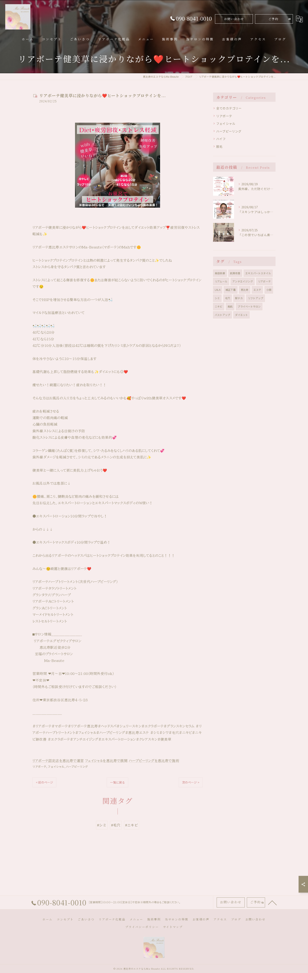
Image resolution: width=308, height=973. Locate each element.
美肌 (230, 306)
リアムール (221, 281)
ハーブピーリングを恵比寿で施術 (154, 760)
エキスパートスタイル (258, 273)
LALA (217, 289)
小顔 (268, 289)
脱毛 (219, 146)
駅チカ (239, 298)
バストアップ (222, 315)
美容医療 (220, 273)
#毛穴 (115, 825)
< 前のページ (44, 782)
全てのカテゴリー (229, 108)
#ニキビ (131, 825)
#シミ (101, 825)
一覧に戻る (117, 782)
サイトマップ (173, 927)
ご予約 (273, 19)
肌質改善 (235, 273)
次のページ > (190, 782)
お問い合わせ (234, 19)
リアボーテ (39, 766)
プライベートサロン (249, 306)
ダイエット (241, 315)
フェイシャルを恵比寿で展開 (106, 760)
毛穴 (227, 298)
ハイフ (221, 138)
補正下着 (230, 289)
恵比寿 (244, 289)
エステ (257, 289)
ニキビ (219, 306)
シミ (217, 298)
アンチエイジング (242, 281)
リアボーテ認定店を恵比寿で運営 (58, 760)
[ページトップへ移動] (272, 902)
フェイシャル (56, 766)
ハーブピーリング (77, 766)
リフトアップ (255, 298)
